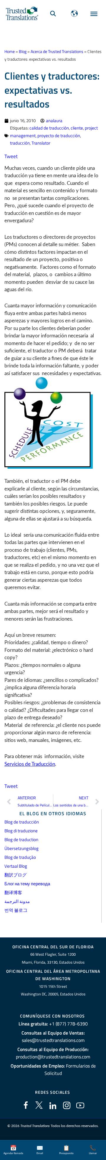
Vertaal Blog (15, 866)
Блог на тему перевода (27, 883)
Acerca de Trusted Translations (57, 51)
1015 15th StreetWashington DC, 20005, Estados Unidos (53, 990)
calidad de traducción (49, 128)
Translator (41, 143)
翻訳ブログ (15, 874)
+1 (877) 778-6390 (68, 1023)
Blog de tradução (20, 857)
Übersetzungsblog (21, 848)
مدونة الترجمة (17, 901)
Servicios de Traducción (29, 764)
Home (9, 51)
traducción (20, 143)
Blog (22, 51)
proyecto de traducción (58, 135)
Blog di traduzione (21, 830)
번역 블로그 (15, 910)
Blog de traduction (21, 839)
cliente (77, 128)
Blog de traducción (21, 821)
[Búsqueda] (53, 13)
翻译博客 (13, 892)
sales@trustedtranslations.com (53, 1040)
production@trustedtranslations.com (53, 1056)
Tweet (11, 156)
